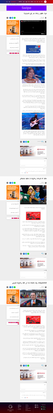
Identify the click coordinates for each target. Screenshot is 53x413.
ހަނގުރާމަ (12, 218)
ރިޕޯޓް (29, 1)
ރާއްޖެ (41, 1)
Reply (22, 172)
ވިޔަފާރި (35, 1)
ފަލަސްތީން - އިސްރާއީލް (15, 218)
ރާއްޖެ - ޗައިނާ (16, 53)
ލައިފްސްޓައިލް (32, 1)
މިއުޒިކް (18, 53)
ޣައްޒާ (18, 218)
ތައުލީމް (23, 1)
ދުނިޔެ (39, 1)
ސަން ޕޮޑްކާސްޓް (20, 1)
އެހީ (14, 322)
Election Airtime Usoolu (28, 410)
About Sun (27, 409)
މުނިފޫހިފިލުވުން (10, 53)
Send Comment (23, 165)
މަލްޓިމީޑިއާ (26, 1)
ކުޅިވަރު (37, 1)
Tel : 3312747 (19, 408)
